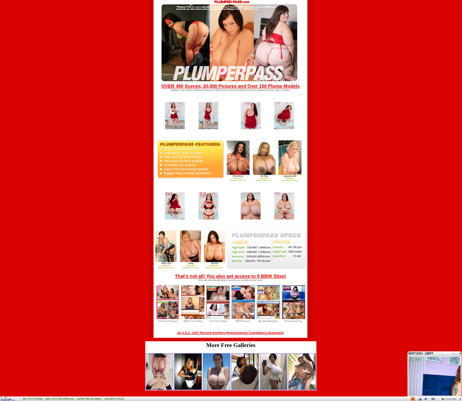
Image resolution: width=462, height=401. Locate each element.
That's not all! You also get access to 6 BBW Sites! (230, 276)
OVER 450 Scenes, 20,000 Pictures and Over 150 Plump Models (230, 86)
